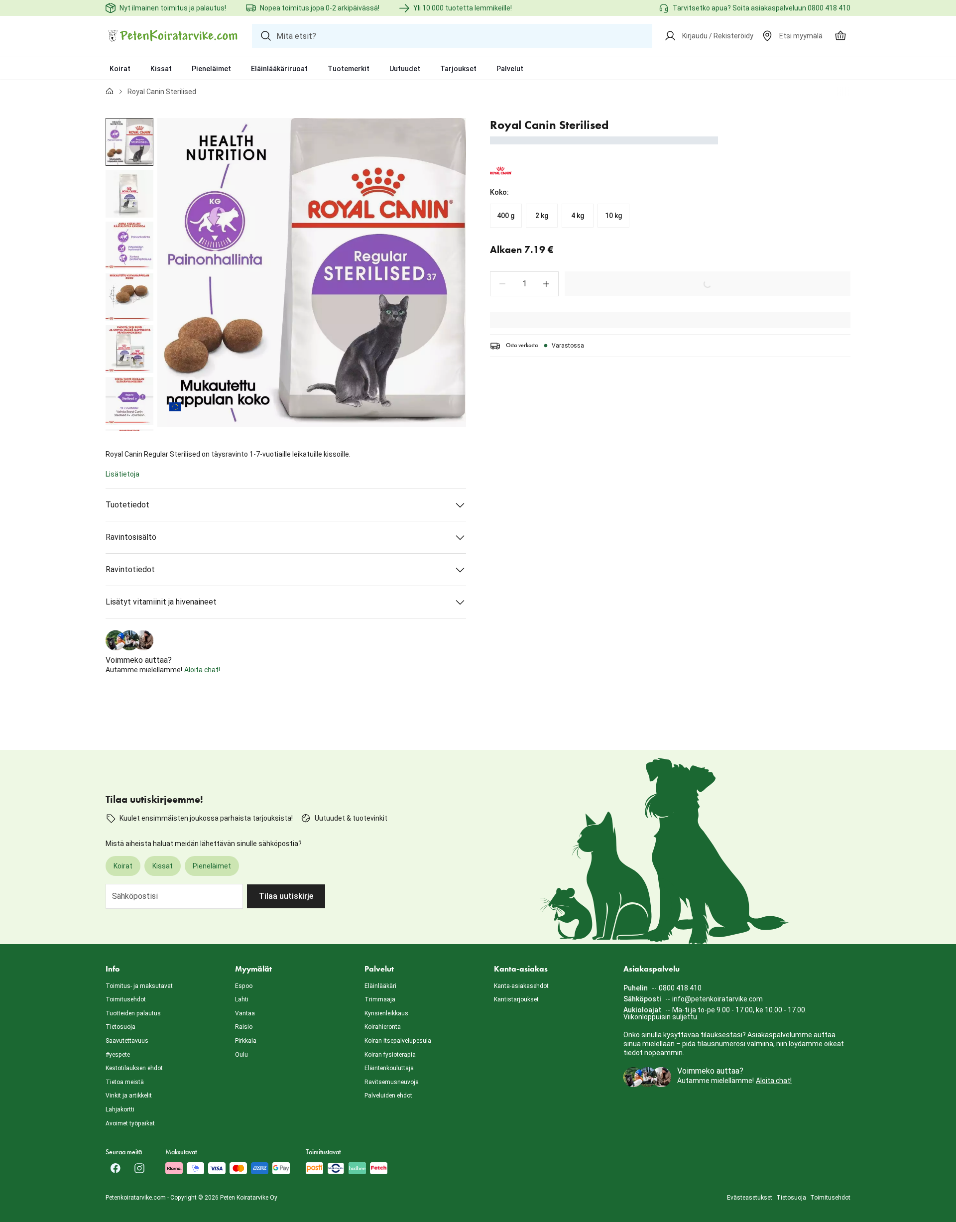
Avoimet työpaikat (130, 1123)
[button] (502, 284)
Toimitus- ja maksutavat (139, 985)
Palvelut (509, 69)
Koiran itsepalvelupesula (397, 1040)
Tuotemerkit (348, 69)
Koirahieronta (382, 1026)
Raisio (243, 1026)
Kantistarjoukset (516, 999)
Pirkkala (245, 1040)
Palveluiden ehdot (388, 1095)
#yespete (118, 1054)
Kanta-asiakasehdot (521, 985)
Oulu (241, 1054)
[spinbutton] (524, 284)
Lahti (241, 999)
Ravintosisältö (131, 537)
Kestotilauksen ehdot (134, 1068)
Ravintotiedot (130, 569)
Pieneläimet (211, 69)
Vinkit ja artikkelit (129, 1095)
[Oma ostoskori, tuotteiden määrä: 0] (840, 36)
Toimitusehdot (126, 999)
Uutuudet (404, 69)
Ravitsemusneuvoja (391, 1082)
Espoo (243, 985)
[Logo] (173, 36)
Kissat (161, 69)
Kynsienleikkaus (386, 1013)
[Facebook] (115, 1168)
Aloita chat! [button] (202, 670)
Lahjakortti (120, 1109)
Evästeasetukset (749, 1197)
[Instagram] (139, 1168)
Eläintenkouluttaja (389, 1068)
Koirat (120, 69)
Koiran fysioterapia (390, 1054)
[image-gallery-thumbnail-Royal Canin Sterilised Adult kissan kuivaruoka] (129, 142)
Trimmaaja (379, 999)
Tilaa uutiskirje (286, 896)
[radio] (506, 216)
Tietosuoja (120, 1026)
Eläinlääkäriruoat (279, 69)
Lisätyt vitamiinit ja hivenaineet (161, 602)
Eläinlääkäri (380, 985)
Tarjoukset (458, 69)
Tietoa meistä (125, 1082)
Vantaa (245, 1013)
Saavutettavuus (127, 1040)
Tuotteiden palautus (133, 1013)
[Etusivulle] (110, 91)
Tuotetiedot (127, 504)
